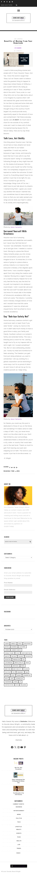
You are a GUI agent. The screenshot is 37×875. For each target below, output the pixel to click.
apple (20, 643)
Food (19, 837)
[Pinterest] (13, 1)
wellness (23, 684)
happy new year (26, 653)
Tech (19, 822)
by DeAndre (18, 48)
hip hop (14, 656)
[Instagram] (7, 1)
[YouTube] (10, 1)
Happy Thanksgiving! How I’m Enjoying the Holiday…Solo (18, 781)
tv (20, 681)
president (20, 672)
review (7, 675)
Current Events (18, 804)
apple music (27, 643)
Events (18, 833)
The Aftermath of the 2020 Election (18, 793)
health (7, 656)
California (22, 646)
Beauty (18, 829)
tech (11, 678)
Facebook (7, 612)
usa (17, 684)
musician (7, 665)
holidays (28, 656)
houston (8, 659)
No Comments (18, 50)
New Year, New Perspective (18, 768)
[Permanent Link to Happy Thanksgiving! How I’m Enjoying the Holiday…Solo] (18, 777)
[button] (18, 59)
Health (19, 840)
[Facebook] (2, 1)
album (7, 643)
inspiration (16, 659)
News (19, 814)
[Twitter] (5, 1)
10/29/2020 (18, 45)
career (7, 649)
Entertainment (19, 810)
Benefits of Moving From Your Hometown (18, 42)
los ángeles (8, 662)
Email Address (9, 589)
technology (19, 678)
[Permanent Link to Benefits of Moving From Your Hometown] (18, 66)
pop (14, 672)
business (14, 646)
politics (7, 672)
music (27, 662)
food (17, 653)
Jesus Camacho (16, 227)
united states (9, 684)
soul (6, 678)
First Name (8, 582)
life (23, 659)
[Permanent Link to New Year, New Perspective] (18, 765)
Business (19, 807)
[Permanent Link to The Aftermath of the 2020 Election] (18, 790)
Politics (19, 818)
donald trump (9, 653)
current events (16, 649)
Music (18, 853)
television (8, 681)
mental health (19, 662)
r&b (27, 672)
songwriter (27, 675)
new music (16, 665)
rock (13, 675)
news (22, 665)
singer (19, 675)
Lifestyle (19, 39)
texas (15, 681)
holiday (21, 656)
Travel (19, 848)
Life (15, 39)
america (13, 643)
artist (7, 646)
